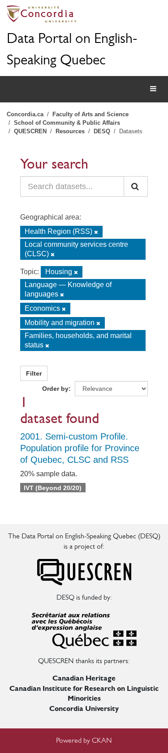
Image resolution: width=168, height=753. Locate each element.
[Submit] (136, 186)
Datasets (130, 131)
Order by (55, 388)
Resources (70, 131)
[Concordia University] (84, 13)
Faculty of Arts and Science (90, 114)
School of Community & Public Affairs (67, 122)
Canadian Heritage (84, 678)
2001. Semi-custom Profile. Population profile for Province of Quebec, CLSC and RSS (79, 448)
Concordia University (84, 708)
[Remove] (96, 232)
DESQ (102, 131)
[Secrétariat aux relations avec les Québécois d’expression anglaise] (84, 628)
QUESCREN (30, 131)
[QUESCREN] (84, 571)
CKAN (102, 740)
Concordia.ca (25, 114)
